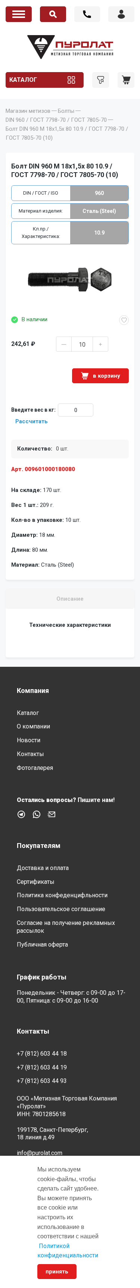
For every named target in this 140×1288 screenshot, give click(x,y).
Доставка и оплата (43, 867)
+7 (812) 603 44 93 (42, 1080)
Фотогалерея (35, 767)
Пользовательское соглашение (61, 909)
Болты (66, 111)
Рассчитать (31, 421)
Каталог (23, 79)
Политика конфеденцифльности (62, 895)
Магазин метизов (28, 111)
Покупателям (38, 845)
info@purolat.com (39, 1153)
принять (57, 1271)
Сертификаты (36, 881)
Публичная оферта (42, 944)
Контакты (30, 754)
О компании (33, 726)
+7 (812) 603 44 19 (42, 1067)
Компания (33, 690)
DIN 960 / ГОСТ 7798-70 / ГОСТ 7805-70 (56, 120)
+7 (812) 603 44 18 (87, 14)
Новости (28, 740)
